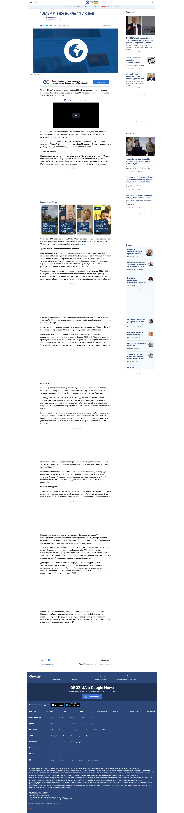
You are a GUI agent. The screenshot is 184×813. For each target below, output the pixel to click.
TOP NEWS (130, 133)
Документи (75, 679)
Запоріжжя (72, 717)
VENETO (103, 7)
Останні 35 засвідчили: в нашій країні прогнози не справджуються (134, 252)
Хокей (74, 724)
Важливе (130, 12)
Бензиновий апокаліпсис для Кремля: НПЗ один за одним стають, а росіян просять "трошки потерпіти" (136, 265)
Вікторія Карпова (132, 327)
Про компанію (55, 676)
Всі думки (130, 367)
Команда (75, 676)
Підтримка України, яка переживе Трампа (135, 334)
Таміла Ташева (131, 285)
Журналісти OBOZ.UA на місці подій (125, 679)
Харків (61, 717)
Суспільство (134, 712)
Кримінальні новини (51, 17)
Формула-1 (94, 724)
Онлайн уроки (76, 730)
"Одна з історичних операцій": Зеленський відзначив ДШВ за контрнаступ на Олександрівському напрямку (138, 161)
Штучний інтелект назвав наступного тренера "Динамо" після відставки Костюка (135, 76)
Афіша (52, 760)
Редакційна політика (47, 664)
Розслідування (102, 712)
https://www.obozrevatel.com (92, 768)
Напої (63, 742)
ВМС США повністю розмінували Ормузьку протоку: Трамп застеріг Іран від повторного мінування (140, 40)
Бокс (83, 724)
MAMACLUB (71, 754)
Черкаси (93, 717)
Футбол (53, 724)
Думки (129, 245)
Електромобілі (67, 736)
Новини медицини (56, 754)
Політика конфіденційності (123, 676)
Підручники (62, 730)
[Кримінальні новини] (82, 664)
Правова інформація (100, 676)
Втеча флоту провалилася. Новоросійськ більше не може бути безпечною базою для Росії (136, 280)
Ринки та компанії (56, 748)
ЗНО (95, 730)
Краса (72, 760)
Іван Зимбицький (132, 348)
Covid (81, 754)
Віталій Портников (132, 337)
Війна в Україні (78, 7)
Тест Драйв (54, 736)
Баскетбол (64, 724)
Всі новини (151, 712)
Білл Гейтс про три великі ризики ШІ (136, 345)
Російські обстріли (114, 7)
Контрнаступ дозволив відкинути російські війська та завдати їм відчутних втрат (139, 167)
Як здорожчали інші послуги (135, 65)
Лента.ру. (82, 244)
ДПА (87, 730)
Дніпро (83, 717)
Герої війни (68, 7)
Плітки (62, 760)
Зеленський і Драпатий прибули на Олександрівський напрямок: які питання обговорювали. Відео (140, 179)
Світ (64, 712)
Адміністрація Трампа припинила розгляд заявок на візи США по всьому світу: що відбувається (139, 197)
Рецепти (53, 742)
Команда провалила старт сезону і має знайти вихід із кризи (134, 83)
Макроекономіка (72, 748)
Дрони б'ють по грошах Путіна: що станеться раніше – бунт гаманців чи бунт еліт (137, 357)
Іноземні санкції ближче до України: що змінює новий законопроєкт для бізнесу (136, 322)
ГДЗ (52, 730)
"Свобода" (59, 141)
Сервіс (88, 736)
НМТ (103, 730)
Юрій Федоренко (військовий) (135, 269)
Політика (49, 712)
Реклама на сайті (56, 679)
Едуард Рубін (131, 361)
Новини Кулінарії (76, 742)
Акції (78, 736)
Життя (82, 712)
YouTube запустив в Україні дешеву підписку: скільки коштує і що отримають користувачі (135, 60)
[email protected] (51, 799)
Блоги (115, 712)
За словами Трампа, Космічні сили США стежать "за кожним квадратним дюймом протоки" (139, 47)
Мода (81, 760)
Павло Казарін (131, 256)
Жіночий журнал (93, 760)
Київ (52, 717)
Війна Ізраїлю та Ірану (92, 7)
